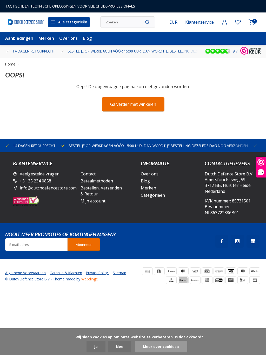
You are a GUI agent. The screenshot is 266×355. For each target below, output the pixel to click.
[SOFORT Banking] (219, 271)
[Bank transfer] (147, 271)
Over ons (68, 38)
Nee (119, 346)
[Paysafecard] (195, 280)
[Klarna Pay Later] (183, 280)
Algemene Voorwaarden (25, 272)
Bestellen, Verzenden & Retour (101, 190)
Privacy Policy (97, 272)
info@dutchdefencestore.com (48, 188)
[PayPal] (171, 271)
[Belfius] (254, 271)
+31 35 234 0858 (35, 181)
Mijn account (93, 201)
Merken (46, 38)
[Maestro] (242, 271)
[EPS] (242, 280)
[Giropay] (219, 280)
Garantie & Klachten (66, 272)
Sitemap (119, 272)
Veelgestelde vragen (39, 174)
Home (10, 64)
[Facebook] (221, 241)
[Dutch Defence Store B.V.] (26, 22)
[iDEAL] (159, 271)
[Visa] (195, 271)
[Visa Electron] (230, 271)
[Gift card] (230, 280)
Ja (96, 346)
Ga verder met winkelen (133, 104)
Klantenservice (199, 22)
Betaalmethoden (97, 181)
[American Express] (207, 280)
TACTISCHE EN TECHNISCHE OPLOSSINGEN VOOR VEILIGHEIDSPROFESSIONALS (70, 6)
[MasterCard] (183, 271)
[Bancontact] (207, 271)
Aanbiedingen (19, 38)
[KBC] (171, 280)
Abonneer (84, 244)
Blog (87, 38)
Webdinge (89, 279)
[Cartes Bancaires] (254, 280)
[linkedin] (253, 241)
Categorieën (153, 195)
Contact (88, 174)
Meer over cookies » (161, 346)
